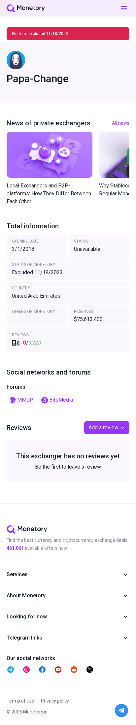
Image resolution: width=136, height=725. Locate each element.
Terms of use (20, 701)
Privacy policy (55, 701)
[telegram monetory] (11, 670)
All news (120, 123)
